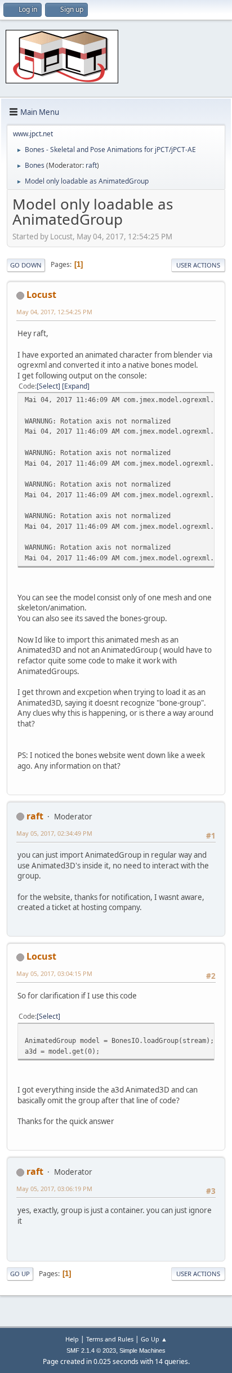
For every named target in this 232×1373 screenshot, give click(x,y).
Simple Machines (142, 1350)
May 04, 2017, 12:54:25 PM (54, 311)
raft (91, 165)
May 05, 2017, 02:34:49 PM (54, 833)
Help (72, 1339)
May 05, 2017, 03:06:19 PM (54, 1188)
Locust (41, 294)
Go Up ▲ (154, 1339)
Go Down (26, 265)
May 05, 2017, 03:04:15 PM (54, 973)
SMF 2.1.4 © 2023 (91, 1350)
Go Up (20, 1273)
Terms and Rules (109, 1339)
